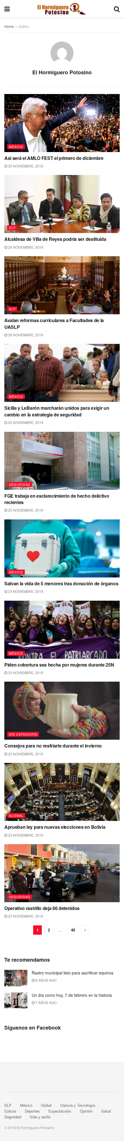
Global (16, 815)
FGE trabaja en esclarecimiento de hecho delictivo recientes (56, 498)
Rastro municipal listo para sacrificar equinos (72, 973)
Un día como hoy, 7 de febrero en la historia (72, 995)
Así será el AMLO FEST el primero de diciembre (54, 158)
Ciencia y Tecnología (77, 1105)
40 (73, 930)
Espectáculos (59, 1111)
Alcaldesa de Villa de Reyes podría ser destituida (55, 239)
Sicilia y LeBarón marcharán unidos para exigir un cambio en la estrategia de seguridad (56, 411)
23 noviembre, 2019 (25, 591)
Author (23, 26)
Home (9, 26)
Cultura (10, 1111)
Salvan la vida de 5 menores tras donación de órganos (61, 583)
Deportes (32, 1111)
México (16, 146)
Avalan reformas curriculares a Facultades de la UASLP (54, 323)
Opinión (86, 1111)
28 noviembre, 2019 (25, 247)
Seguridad (19, 484)
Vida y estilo (40, 1117)
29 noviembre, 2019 (25, 165)
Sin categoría (23, 734)
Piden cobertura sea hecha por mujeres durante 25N (59, 664)
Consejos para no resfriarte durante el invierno (53, 745)
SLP (12, 227)
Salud (106, 1111)
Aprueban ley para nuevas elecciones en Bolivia (54, 827)
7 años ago (46, 1002)
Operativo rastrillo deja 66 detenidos (42, 908)
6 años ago (46, 980)
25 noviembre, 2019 (25, 422)
